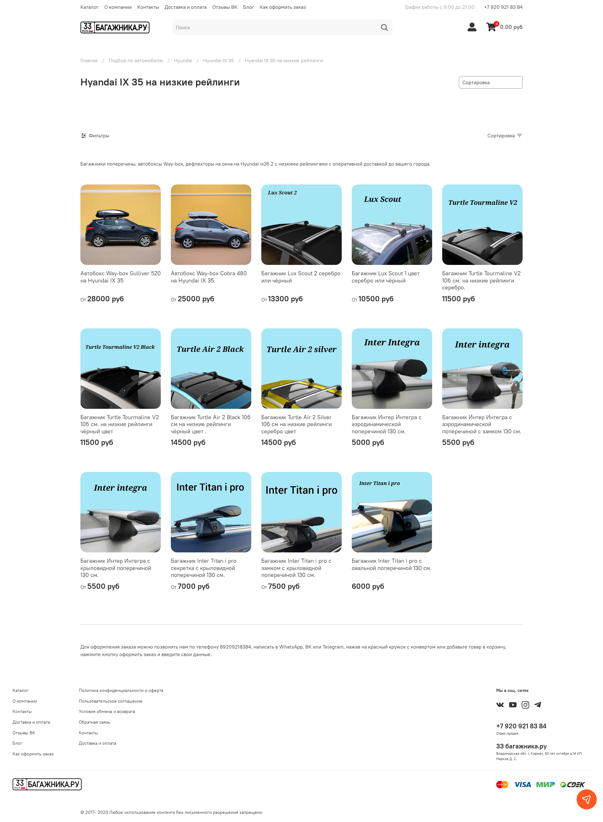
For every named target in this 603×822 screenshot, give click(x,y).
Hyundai (183, 60)
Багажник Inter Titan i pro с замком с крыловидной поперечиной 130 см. (296, 567)
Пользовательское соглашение (111, 701)
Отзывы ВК (224, 7)
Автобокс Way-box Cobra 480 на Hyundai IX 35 (209, 277)
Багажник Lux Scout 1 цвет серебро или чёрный (386, 277)
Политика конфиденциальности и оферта (121, 690)
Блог (248, 7)
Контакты (148, 7)
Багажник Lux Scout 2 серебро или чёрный (300, 277)
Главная (89, 60)
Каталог (89, 7)
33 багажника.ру (521, 746)
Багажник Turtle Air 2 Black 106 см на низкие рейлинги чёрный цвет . (211, 424)
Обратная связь (94, 722)
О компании (118, 7)
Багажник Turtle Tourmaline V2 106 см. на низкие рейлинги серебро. (481, 280)
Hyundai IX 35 (218, 60)
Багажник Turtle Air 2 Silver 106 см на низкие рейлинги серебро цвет (296, 424)
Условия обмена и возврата (107, 711)
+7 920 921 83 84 (503, 7)
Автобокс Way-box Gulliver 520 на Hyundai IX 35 (120, 277)
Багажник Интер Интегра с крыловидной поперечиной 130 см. (115, 567)
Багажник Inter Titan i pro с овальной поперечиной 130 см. (392, 564)
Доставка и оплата (186, 7)
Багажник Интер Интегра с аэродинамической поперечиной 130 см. (386, 424)
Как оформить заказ (283, 7)
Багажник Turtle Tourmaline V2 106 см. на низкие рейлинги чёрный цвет (119, 424)
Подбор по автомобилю (136, 60)
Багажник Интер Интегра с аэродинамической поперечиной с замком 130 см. (481, 424)
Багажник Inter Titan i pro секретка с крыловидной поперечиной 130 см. (203, 567)
